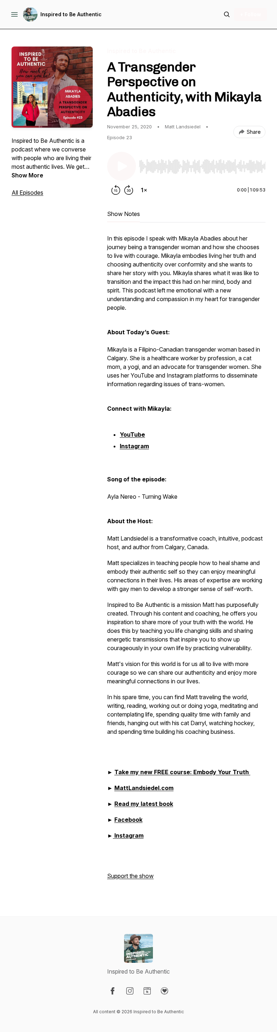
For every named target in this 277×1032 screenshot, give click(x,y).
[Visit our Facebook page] (112, 990)
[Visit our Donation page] (164, 990)
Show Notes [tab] (123, 213)
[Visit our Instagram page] (129, 990)
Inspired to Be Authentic (71, 14)
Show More (27, 175)
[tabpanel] (186, 560)
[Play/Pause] (121, 166)
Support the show (130, 875)
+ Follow (250, 14)
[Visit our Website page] (147, 990)
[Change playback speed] (144, 190)
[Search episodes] (227, 14)
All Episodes (27, 192)
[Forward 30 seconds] (129, 190)
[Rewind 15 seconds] (116, 190)
